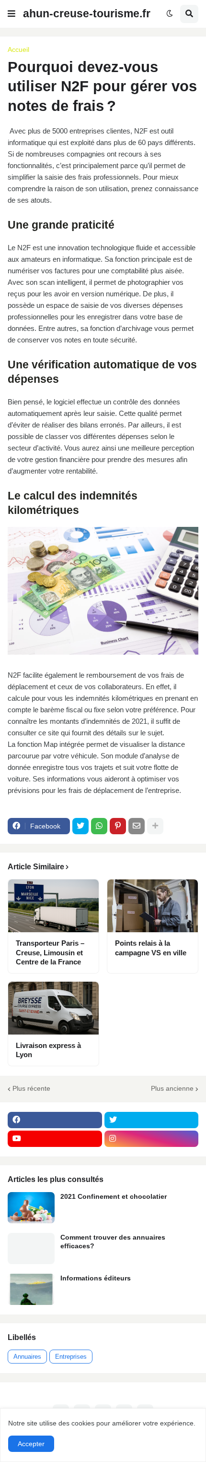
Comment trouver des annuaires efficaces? (112, 1241)
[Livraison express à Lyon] (53, 1008)
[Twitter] (80, 826)
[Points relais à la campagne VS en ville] (152, 905)
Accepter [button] (31, 1444)
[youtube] (55, 1139)
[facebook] (55, 1120)
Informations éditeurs (95, 1278)
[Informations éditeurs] (31, 1289)
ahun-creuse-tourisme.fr (86, 13)
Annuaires (27, 1356)
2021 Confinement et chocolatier (113, 1196)
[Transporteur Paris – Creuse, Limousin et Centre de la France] (53, 905)
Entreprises (71, 1356)
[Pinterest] (118, 826)
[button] (11, 14)
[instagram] (151, 1139)
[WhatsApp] (99, 826)
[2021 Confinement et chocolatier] (31, 1207)
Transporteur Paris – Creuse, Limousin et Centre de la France (50, 952)
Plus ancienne (172, 1088)
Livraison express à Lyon (48, 1050)
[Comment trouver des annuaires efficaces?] (31, 1248)
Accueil (18, 49)
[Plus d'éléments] (155, 826)
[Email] (136, 826)
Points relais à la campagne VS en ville (150, 948)
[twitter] (151, 1120)
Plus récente (31, 1088)
